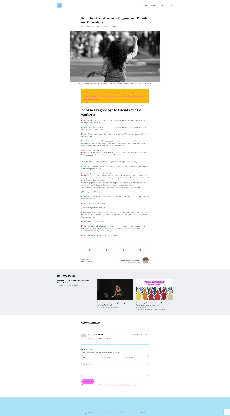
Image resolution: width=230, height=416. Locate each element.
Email (108, 357)
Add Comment (88, 364)
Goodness (75, 285)
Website (131, 357)
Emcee (97, 26)
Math (155, 310)
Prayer (83, 217)
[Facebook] (89, 250)
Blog (145, 5)
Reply (146, 334)
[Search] (172, 5)
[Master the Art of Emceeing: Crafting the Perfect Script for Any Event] (115, 289)
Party (101, 129)
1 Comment (115, 26)
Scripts (108, 26)
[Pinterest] (123, 250)
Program (102, 26)
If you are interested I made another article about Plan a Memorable (114, 96)
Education (139, 310)
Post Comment (88, 381)
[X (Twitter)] (106, 250)
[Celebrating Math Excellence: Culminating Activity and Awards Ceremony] (154, 289)
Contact (164, 5)
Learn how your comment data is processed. (122, 385)
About (154, 5)
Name (85, 357)
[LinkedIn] (140, 250)
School (165, 310)
